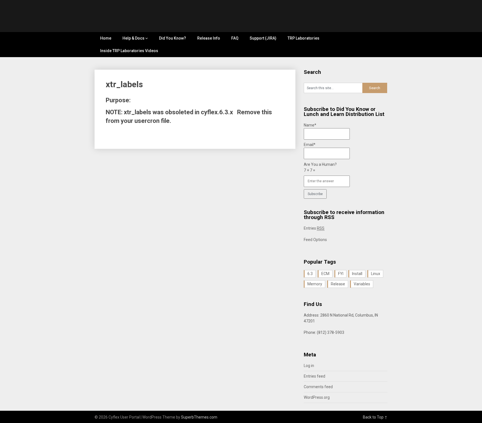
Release (338, 284)
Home (105, 38)
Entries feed (314, 376)
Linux (375, 273)
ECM (325, 273)
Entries (314, 228)
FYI (340, 273)
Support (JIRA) (263, 38)
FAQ (234, 38)
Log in (309, 365)
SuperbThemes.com (199, 417)
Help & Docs (133, 38)
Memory (314, 284)
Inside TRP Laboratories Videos (129, 50)
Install (357, 273)
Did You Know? (172, 38)
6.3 (310, 273)
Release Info (208, 38)
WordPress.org (317, 397)
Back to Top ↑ (375, 417)
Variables (362, 284)
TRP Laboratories (303, 38)
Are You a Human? (320, 167)
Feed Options (315, 239)
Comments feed (318, 387)
